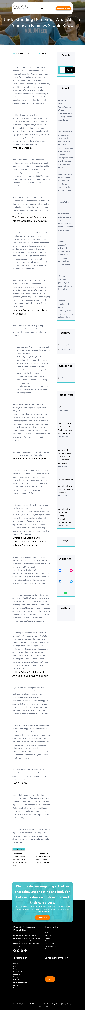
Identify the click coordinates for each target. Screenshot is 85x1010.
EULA (47, 1006)
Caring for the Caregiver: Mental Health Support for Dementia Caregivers (65, 456)
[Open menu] (42, 8)
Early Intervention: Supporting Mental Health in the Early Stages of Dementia (65, 486)
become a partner (63, 8)
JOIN (50, 963)
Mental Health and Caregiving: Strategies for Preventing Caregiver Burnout (65, 515)
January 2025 (66, 345)
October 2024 (66, 349)
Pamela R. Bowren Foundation (24, 928)
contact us (42, 917)
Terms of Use (40, 1006)
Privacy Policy (66, 1004)
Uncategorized (19, 849)
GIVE (50, 979)
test (59, 407)
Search (69, 70)
